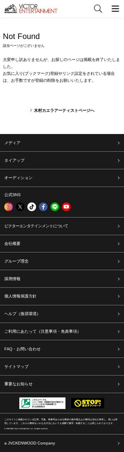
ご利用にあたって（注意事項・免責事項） (42, 331)
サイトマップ (16, 366)
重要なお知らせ (18, 384)
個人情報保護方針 (20, 296)
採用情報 (12, 278)
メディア (12, 142)
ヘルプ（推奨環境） (22, 313)
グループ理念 (16, 261)
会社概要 (12, 243)
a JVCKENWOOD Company (29, 443)
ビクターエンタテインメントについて (36, 226)
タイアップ (14, 160)
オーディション (18, 177)
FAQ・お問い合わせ (22, 349)
